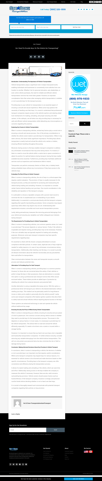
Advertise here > (72, 117)
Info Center (72, 1)
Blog (82, 1)
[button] (31, 56)
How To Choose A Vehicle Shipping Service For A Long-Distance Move (81, 161)
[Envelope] (92, 9)
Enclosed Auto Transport (22, 1)
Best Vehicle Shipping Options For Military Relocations (81, 151)
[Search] (84, 124)
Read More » (76, 154)
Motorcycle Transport (37, 1)
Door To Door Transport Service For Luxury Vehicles (82, 167)
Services (63, 1)
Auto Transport (9, 1)
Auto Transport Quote (52, 1)
